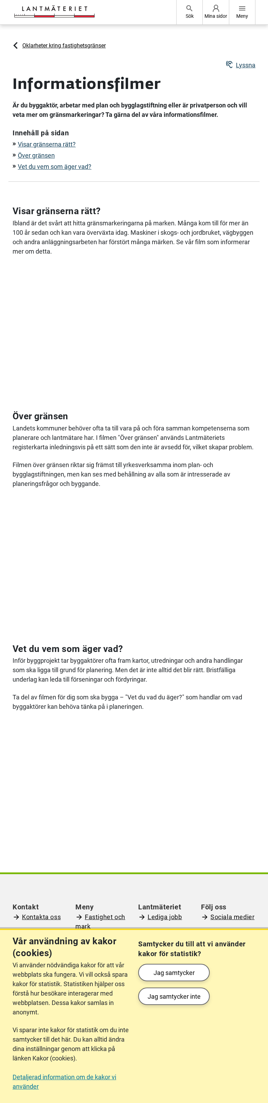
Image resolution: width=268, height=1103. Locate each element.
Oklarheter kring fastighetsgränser (64, 45)
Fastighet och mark (100, 921)
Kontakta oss (41, 917)
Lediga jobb (165, 917)
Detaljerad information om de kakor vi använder (64, 1081)
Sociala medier (232, 917)
